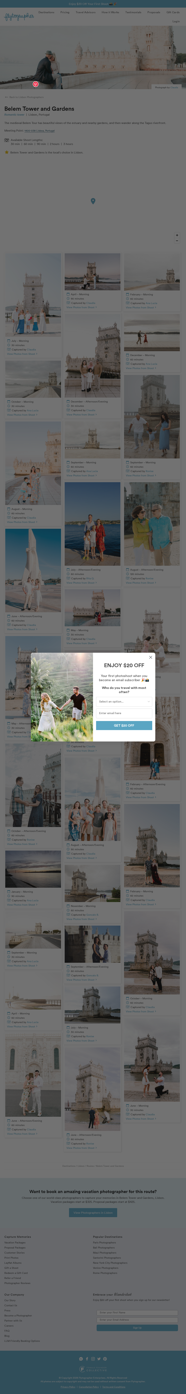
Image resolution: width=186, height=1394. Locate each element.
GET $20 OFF (124, 725)
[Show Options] (149, 702)
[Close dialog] (150, 657)
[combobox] (123, 702)
